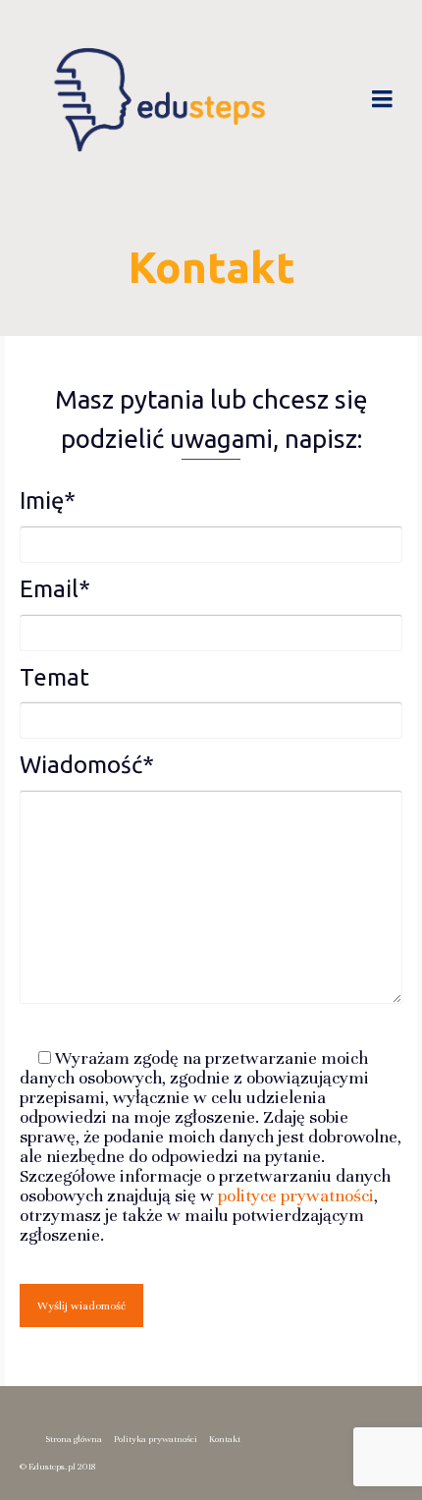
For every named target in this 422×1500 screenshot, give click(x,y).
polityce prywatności (296, 1195)
